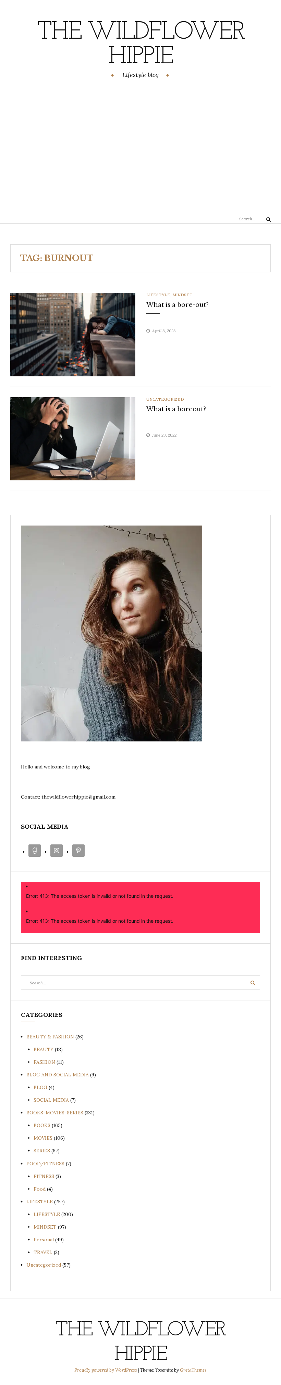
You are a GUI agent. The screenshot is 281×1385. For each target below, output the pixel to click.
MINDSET (182, 294)
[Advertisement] (140, 147)
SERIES (42, 1151)
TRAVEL (43, 1252)
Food (40, 1189)
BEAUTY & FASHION (50, 1037)
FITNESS (44, 1176)
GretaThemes (193, 1370)
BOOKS (42, 1125)
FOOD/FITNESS (45, 1164)
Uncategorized (165, 399)
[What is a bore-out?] (72, 334)
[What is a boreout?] (72, 438)
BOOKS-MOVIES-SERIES (54, 1113)
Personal (44, 1240)
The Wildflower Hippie (141, 44)
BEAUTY (43, 1049)
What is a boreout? (176, 409)
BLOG (40, 1087)
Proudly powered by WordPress (106, 1370)
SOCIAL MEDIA (51, 1100)
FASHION (44, 1062)
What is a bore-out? (177, 305)
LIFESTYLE (158, 294)
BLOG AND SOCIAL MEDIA (57, 1075)
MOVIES (43, 1138)
